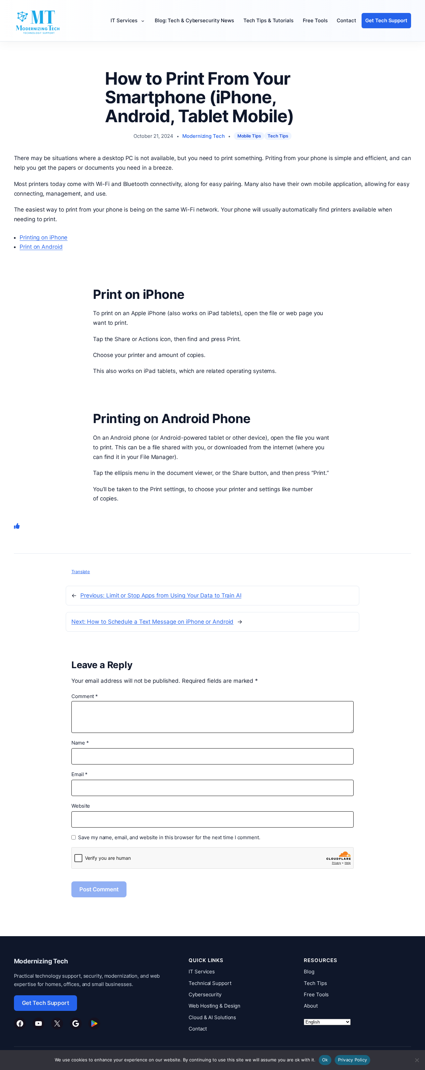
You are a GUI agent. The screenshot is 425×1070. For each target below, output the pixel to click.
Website (80, 806)
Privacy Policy (352, 1059)
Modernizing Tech (203, 136)
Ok (325, 1059)
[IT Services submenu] (144, 20)
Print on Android (41, 246)
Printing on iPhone (43, 237)
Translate (80, 571)
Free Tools (316, 994)
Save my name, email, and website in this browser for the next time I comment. (169, 837)
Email (79, 774)
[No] (416, 1060)
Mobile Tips (249, 135)
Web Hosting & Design (214, 1006)
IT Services (202, 971)
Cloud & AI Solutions (212, 1017)
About (311, 1006)
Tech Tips (278, 135)
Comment (84, 696)
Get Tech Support (45, 1003)
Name (80, 743)
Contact (198, 1028)
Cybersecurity (205, 994)
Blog (309, 971)
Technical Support (210, 983)
